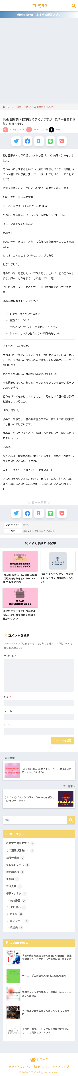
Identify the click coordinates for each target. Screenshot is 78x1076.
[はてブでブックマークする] (39, 141)
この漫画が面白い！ (20, 850)
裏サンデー (18, 921)
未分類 (12, 879)
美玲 (52, 531)
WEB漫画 (17, 900)
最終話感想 (14, 872)
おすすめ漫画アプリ (19, 843)
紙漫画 (16, 927)
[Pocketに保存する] (62, 141)
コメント (10, 656)
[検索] (71, 820)
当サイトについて (20, 1066)
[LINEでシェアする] (50, 141)
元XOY (26, 525)
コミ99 (39, 5)
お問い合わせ (42, 1066)
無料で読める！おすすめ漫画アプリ (39, 15)
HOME (42, 1059)
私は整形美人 (39, 531)
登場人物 (13, 886)
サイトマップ (61, 1066)
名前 (7, 697)
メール (9, 711)
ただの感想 (14, 857)
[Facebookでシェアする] (27, 141)
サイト (8, 725)
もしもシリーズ (17, 864)
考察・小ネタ (16, 893)
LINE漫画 (17, 907)
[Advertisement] (39, 63)
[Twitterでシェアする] (16, 141)
